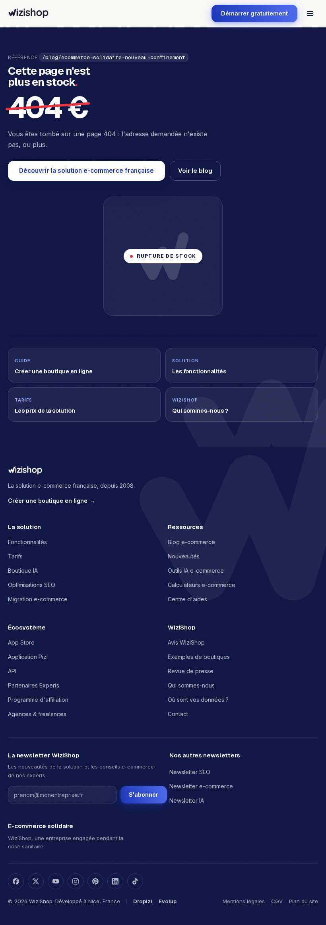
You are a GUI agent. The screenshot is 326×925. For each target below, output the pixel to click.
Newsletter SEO (189, 772)
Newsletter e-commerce (201, 786)
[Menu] (310, 13)
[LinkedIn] (115, 881)
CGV (277, 901)
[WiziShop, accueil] (28, 13)
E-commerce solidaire (40, 826)
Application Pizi (28, 656)
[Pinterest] (95, 881)
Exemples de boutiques (199, 656)
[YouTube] (56, 881)
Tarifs (15, 556)
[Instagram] (75, 881)
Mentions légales (244, 901)
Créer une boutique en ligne (51, 500)
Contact (178, 714)
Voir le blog (195, 170)
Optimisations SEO (31, 584)
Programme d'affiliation (38, 699)
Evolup (168, 901)
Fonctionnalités (27, 542)
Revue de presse (190, 671)
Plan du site (303, 901)
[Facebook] (16, 881)
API (12, 671)
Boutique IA (23, 570)
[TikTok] (135, 881)
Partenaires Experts (33, 685)
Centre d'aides (187, 599)
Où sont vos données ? (198, 699)
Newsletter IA (186, 800)
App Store (21, 642)
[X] (36, 881)
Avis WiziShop (186, 642)
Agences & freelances (37, 714)
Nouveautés (184, 556)
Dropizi (142, 901)
